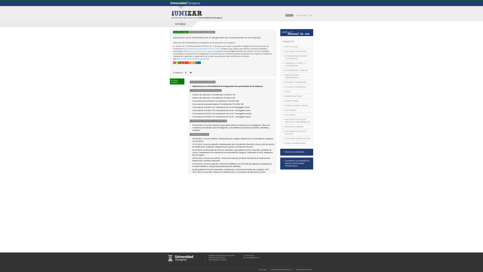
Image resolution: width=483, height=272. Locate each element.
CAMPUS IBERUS (292, 101)
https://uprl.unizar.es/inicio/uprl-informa (193, 59)
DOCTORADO (290, 110)
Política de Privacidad (303, 269)
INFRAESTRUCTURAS (293, 96)
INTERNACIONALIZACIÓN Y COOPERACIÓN (296, 57)
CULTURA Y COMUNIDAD (295, 87)
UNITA (287, 91)
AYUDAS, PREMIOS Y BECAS (296, 105)
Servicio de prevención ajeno (200, 51)
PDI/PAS (289, 15)
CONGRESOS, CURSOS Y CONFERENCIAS (295, 64)
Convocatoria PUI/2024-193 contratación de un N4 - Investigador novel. (221, 110)
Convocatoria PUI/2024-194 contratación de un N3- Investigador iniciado (222, 113)
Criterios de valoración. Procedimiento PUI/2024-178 (213, 94)
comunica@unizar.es (252, 258)
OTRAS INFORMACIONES (295, 143)
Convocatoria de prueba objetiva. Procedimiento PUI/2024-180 (218, 104)
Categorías (288, 41)
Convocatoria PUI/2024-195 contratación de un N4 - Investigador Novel (221, 116)
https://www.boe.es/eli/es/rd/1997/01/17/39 (201, 48)
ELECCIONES (290, 115)
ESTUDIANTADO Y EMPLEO (296, 70)
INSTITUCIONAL (291, 46)
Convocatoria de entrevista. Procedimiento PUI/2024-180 (215, 101)
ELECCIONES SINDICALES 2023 (297, 138)
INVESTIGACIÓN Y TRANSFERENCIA (292, 76)
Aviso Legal (262, 269)
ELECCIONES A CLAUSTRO (296, 51)
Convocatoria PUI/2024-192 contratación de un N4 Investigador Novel (221, 107)
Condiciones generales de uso (281, 269)
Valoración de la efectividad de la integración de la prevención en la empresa (227, 86)
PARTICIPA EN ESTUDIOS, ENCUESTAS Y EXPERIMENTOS (297, 120)
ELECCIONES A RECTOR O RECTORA (295, 132)
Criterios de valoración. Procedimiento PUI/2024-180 (213, 98)
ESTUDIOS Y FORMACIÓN (295, 82)
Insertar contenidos (294, 152)
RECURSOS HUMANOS (294, 126)
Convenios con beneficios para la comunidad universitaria (297, 163)
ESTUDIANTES (301, 15)
